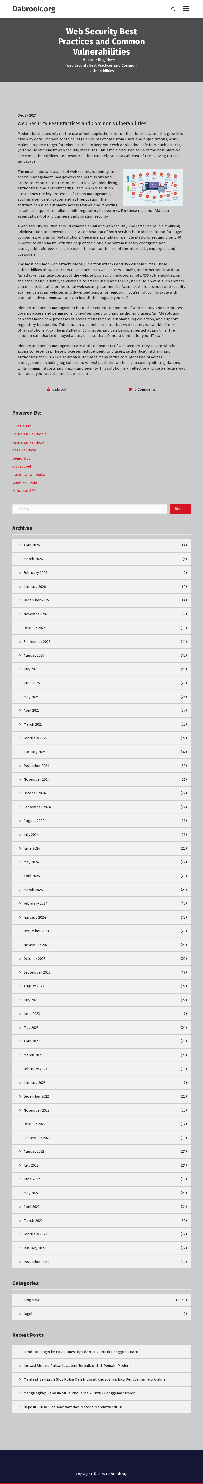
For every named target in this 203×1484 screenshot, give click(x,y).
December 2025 (36, 600)
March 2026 (33, 559)
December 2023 (36, 931)
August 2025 (34, 655)
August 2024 (34, 820)
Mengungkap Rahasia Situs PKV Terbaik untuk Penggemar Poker (79, 1393)
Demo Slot (21, 458)
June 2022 (32, 1179)
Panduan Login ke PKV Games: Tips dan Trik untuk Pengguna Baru (81, 1352)
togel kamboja (24, 482)
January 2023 (35, 1082)
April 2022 (32, 1206)
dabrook (59, 389)
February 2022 (35, 1234)
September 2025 (37, 641)
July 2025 (31, 669)
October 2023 (34, 958)
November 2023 (36, 945)
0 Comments (145, 389)
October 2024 (35, 793)
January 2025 (35, 752)
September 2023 (37, 972)
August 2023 (34, 986)
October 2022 (34, 1124)
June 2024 (32, 848)
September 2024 (37, 807)
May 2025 (31, 697)
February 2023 (35, 1069)
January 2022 (35, 1248)
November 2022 (36, 1110)
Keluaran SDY (24, 490)
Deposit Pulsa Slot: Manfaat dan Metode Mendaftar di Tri (73, 1407)
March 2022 (33, 1220)
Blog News (107, 59)
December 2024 (36, 765)
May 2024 (31, 862)
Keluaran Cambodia (29, 434)
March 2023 (33, 1055)
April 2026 (32, 545)
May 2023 (31, 1027)
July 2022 (31, 1165)
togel (28, 1313)
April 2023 (32, 1041)
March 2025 (33, 724)
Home (88, 59)
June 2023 (32, 1013)
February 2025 (35, 738)
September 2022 (37, 1138)
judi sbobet (21, 466)
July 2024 (31, 834)
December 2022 (36, 1096)
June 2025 (32, 683)
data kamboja (24, 450)
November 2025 (36, 614)
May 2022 (31, 1193)
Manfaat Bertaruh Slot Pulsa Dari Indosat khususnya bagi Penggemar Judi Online (95, 1379)
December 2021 (36, 1262)
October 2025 (34, 628)
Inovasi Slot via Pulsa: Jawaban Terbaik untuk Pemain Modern (77, 1365)
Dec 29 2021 (27, 115)
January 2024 (35, 917)
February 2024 (36, 903)
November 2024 (37, 779)
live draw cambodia (28, 474)
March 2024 (33, 890)
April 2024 (32, 876)
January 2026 (35, 586)
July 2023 (31, 1000)
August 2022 (34, 1151)
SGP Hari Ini (22, 426)
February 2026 (35, 572)
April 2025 (32, 710)
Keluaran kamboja (28, 442)
